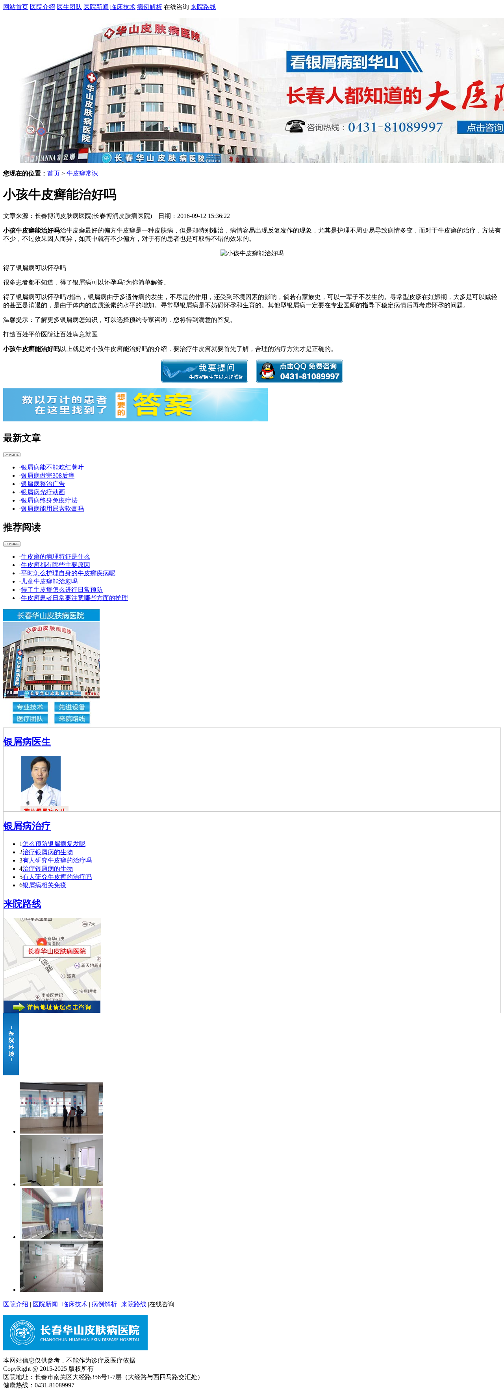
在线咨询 (176, 7)
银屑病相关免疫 (44, 885)
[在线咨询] (204, 380)
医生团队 (69, 7)
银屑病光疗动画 (43, 492)
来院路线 (203, 7)
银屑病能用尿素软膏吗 (52, 508)
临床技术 (122, 7)
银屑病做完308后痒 (47, 475)
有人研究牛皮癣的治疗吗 (57, 860)
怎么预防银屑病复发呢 (53, 843)
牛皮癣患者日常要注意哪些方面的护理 (74, 598)
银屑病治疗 (27, 826)
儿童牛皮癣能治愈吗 (49, 581)
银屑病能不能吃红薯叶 (52, 467)
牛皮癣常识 (82, 173)
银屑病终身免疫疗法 (49, 500)
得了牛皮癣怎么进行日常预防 (62, 589)
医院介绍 (42, 7)
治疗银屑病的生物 (47, 852)
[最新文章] (11, 455)
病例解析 (149, 7)
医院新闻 (96, 7)
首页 (53, 173)
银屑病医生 (27, 742)
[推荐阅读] (11, 544)
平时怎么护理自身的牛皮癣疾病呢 (68, 573)
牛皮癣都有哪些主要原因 (55, 564)
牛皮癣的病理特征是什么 (55, 556)
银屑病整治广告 (43, 483)
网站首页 (15, 7)
